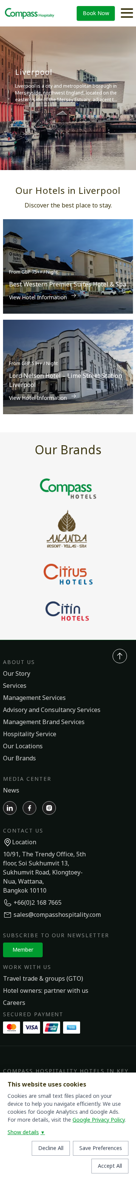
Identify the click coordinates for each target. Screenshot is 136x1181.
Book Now (96, 13)
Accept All (110, 1166)
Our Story (16, 673)
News (11, 790)
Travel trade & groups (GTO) (43, 978)
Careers (14, 1003)
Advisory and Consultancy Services (51, 710)
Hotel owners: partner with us (45, 990)
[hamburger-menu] (127, 13)
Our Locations (23, 746)
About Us (19, 662)
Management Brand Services (44, 722)
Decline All (50, 1148)
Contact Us (23, 831)
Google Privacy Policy (99, 1120)
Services (14, 685)
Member (22, 950)
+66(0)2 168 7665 (38, 902)
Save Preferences (100, 1148)
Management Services (34, 698)
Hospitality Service (29, 734)
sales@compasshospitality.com (57, 914)
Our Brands (19, 758)
